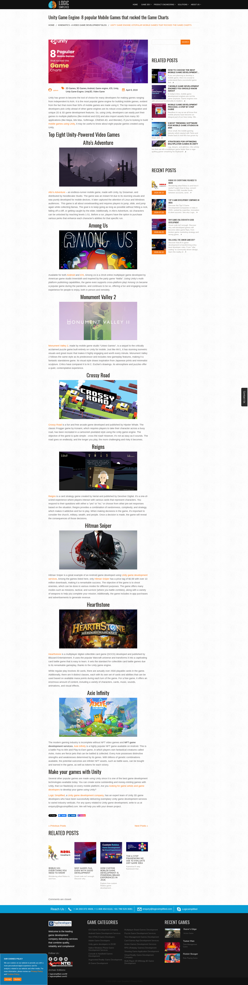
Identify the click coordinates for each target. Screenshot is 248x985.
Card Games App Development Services (141, 940)
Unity (116, 88)
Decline (17, 979)
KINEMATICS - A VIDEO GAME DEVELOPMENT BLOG (82, 25)
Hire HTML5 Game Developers (101, 937)
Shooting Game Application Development (141, 951)
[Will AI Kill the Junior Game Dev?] (159, 244)
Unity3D (88, 91)
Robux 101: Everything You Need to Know (58, 870)
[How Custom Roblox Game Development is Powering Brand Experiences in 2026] (111, 853)
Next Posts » (141, 826)
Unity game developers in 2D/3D (102, 944)
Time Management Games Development (141, 937)
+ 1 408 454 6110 (103, 909)
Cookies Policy (13, 974)
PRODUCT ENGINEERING (164, 5)
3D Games (81, 88)
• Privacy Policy (136, 981)
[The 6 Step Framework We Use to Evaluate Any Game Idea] (137, 846)
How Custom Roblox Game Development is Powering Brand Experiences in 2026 (110, 874)
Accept (8, 979)
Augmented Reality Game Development (105, 960)
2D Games (71, 88)
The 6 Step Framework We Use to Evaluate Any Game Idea (135, 859)
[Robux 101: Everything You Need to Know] (59, 853)
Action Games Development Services (140, 944)
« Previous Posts (57, 826)
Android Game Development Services (104, 933)
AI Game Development (98, 963)
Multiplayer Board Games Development (141, 930)
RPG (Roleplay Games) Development (140, 948)
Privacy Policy (37, 971)
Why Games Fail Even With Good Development (83, 870)
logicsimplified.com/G (58, 976)
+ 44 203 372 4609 (83, 909)
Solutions (182, 5)
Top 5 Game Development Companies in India (183, 201)
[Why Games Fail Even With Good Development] (85, 853)
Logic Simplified (123, 981)
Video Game (99, 91)
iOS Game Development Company (103, 930)
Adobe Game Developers (99, 940)
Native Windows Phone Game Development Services (101, 949)
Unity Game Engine (75, 91)
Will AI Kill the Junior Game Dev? (181, 239)
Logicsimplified (189, 909)
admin (55, 90)
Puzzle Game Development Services (140, 933)
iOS (111, 88)
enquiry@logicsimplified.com (157, 909)
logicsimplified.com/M (58, 974)
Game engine (102, 88)
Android (91, 88)
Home (135, 5)
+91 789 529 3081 (123, 909)
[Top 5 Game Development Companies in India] (159, 204)
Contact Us (244, 397)
